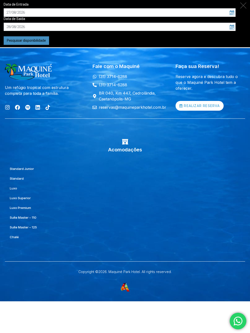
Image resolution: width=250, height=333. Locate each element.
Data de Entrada (16, 4)
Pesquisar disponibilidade (26, 40)
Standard (17, 178)
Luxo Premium (20, 208)
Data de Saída (14, 19)
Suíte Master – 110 (23, 217)
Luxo (13, 188)
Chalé (14, 237)
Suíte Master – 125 (23, 227)
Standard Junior (22, 169)
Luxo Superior (20, 198)
